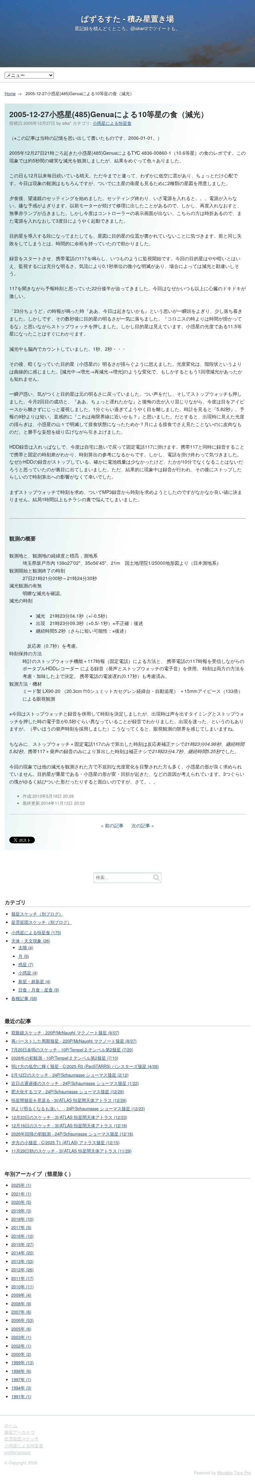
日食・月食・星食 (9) (38, 990)
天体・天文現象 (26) (30, 941)
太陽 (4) (25, 948)
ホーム (10, 1425)
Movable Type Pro (234, 1473)
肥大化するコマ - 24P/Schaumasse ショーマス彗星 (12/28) (67, 1092)
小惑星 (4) (28, 973)
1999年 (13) (22, 1363)
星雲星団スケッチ (21, 1439)
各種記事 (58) (24, 998)
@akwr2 (139, 28)
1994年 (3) (21, 1388)
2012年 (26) (22, 1270)
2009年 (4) (21, 1295)
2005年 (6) (21, 1329)
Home (10, 94)
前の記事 (114, 825)
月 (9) (23, 956)
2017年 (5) (21, 1227)
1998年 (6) (21, 1371)
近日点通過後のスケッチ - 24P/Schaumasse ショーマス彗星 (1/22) (75, 1083)
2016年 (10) (22, 1236)
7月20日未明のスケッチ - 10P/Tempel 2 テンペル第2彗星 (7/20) (72, 1050)
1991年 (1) (21, 1396)
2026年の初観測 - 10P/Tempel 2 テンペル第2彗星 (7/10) (64, 1058)
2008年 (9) (21, 1304)
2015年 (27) (22, 1244)
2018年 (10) (22, 1219)
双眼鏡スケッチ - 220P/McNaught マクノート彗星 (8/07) (65, 1033)
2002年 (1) (21, 1346)
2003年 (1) (21, 1337)
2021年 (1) (21, 1194)
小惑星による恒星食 (112, 123)
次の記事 (140, 825)
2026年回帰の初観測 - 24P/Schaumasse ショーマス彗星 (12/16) (72, 1134)
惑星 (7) (25, 964)
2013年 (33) (22, 1261)
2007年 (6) (21, 1312)
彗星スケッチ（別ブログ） (37, 914)
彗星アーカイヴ (19, 1432)
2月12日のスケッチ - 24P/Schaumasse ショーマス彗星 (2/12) (69, 1075)
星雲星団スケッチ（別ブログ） (41, 922)
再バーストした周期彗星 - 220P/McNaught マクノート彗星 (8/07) (73, 1041)
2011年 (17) (22, 1278)
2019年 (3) (21, 1211)
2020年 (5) (21, 1202)
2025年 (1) (21, 1185)
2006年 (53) (22, 1320)
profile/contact (17, 1452)
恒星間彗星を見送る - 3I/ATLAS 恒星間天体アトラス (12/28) (69, 1100)
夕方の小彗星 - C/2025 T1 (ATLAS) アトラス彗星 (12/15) (65, 1143)
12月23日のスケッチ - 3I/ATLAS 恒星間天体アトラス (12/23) (69, 1117)
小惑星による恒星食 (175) (36, 933)
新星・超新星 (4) (34, 981)
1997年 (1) (21, 1379)
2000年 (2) (21, 1354)
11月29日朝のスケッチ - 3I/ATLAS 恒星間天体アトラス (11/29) (71, 1151)
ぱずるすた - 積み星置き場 (127, 18)
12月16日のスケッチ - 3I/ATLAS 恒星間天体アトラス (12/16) (69, 1126)
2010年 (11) (22, 1287)
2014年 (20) (22, 1253)
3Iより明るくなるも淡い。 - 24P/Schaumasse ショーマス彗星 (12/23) (78, 1109)
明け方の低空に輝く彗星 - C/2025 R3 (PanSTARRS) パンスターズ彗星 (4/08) (85, 1066)
